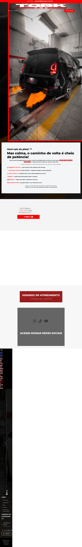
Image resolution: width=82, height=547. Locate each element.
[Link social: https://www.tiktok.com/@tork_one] (55, 1)
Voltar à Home (13, 173)
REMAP (10, 176)
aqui (1, 381)
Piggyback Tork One (14, 167)
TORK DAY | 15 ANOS (13, 10)
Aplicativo (11, 179)
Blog (52, 10)
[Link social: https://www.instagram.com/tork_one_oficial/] (54, 1)
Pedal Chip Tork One (14, 170)
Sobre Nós (23, 10)
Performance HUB (13, 182)
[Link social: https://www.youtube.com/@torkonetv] (53, 1)
